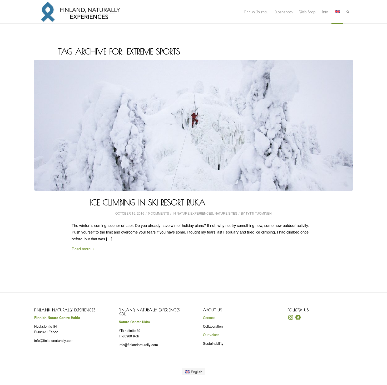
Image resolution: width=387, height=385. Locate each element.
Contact (209, 317)
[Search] (348, 11)
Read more (81, 248)
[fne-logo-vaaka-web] (80, 11)
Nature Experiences (195, 213)
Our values (211, 334)
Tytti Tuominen (259, 213)
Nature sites (226, 213)
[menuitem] (256, 11)
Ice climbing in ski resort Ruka (147, 202)
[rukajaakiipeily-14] (193, 125)
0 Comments (158, 213)
